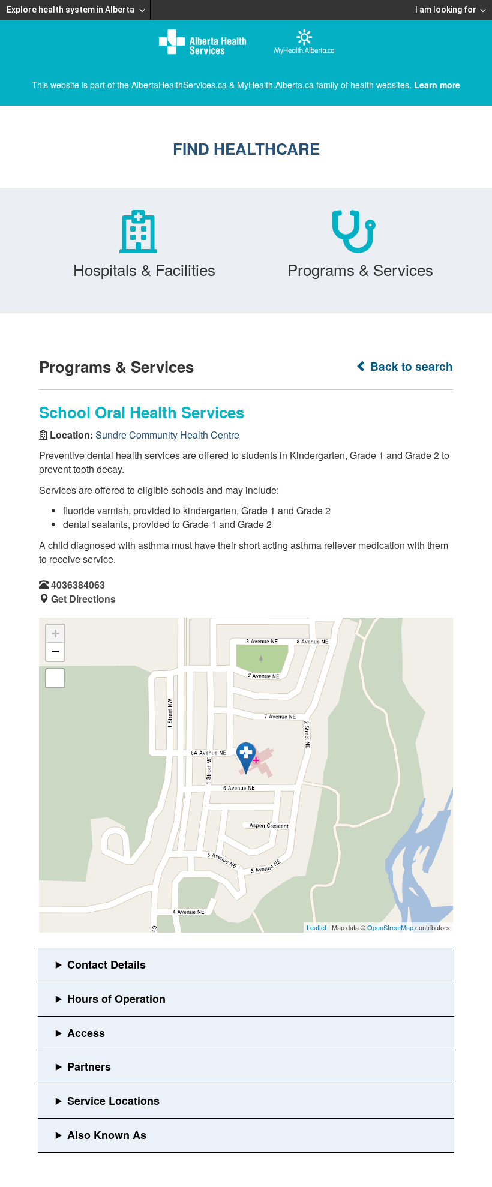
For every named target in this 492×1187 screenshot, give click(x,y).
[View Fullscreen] (55, 678)
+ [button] (55, 633)
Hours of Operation (116, 998)
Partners (89, 1066)
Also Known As (106, 1135)
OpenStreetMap (390, 927)
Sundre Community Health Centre (167, 435)
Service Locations (113, 1100)
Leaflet (316, 927)
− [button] (55, 651)
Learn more (437, 85)
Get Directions (83, 599)
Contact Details (106, 964)
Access (86, 1033)
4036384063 (78, 585)
